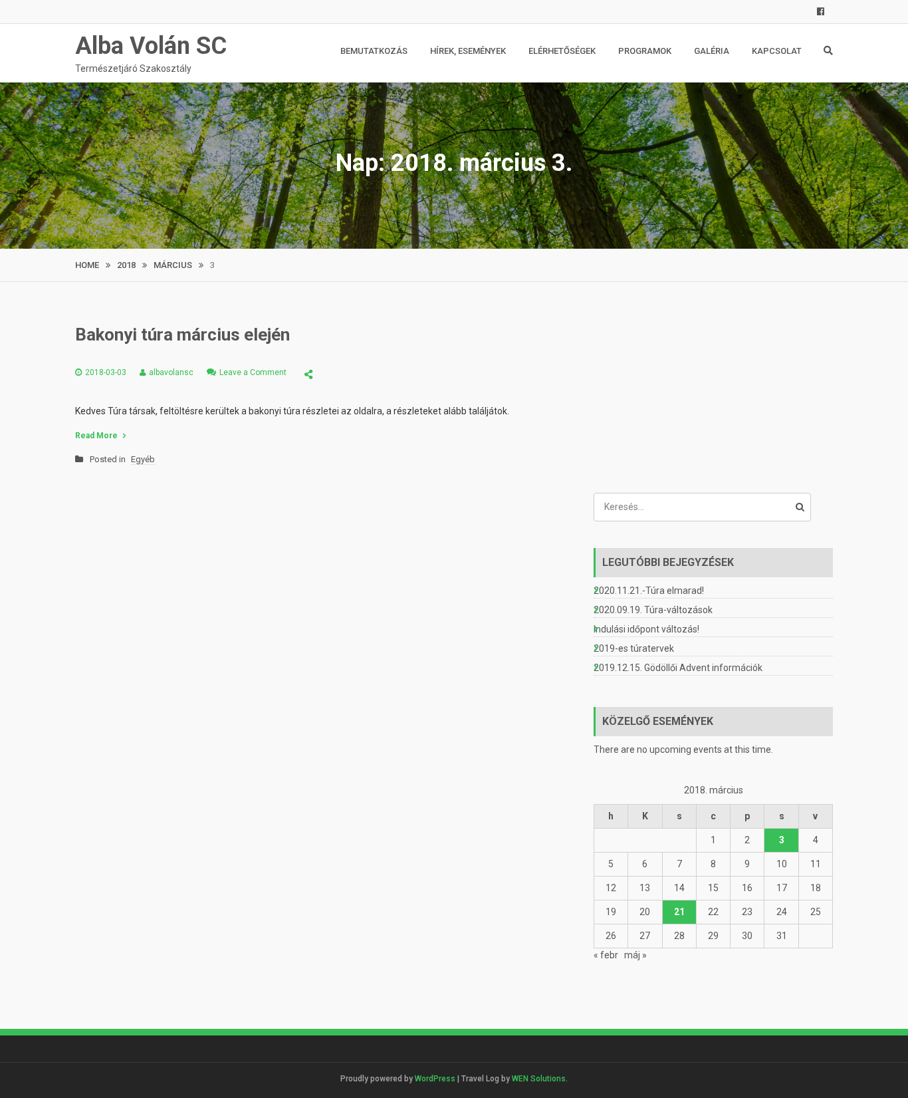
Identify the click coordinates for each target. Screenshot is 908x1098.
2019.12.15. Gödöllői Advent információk (678, 667)
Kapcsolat (777, 51)
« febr (606, 955)
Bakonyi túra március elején (182, 334)
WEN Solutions (539, 1078)
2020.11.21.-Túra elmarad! (649, 590)
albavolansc (171, 372)
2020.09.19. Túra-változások (653, 610)
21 (679, 911)
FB (820, 11)
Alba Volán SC (151, 46)
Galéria (711, 51)
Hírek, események (468, 51)
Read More (96, 435)
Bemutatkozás (373, 51)
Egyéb (143, 459)
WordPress (435, 1078)
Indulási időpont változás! (646, 629)
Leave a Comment (252, 372)
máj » (635, 955)
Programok (644, 51)
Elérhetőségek (562, 51)
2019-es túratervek (634, 648)
